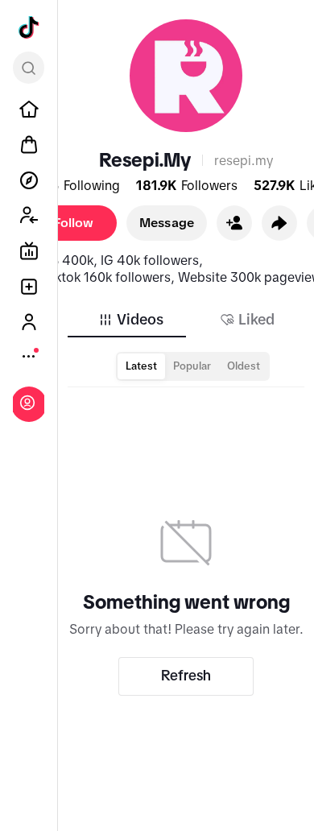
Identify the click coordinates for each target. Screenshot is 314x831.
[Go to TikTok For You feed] (29, 27)
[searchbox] (28, 68)
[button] (234, 223)
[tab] (130, 319)
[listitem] (29, 109)
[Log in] (27, 403)
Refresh (186, 676)
